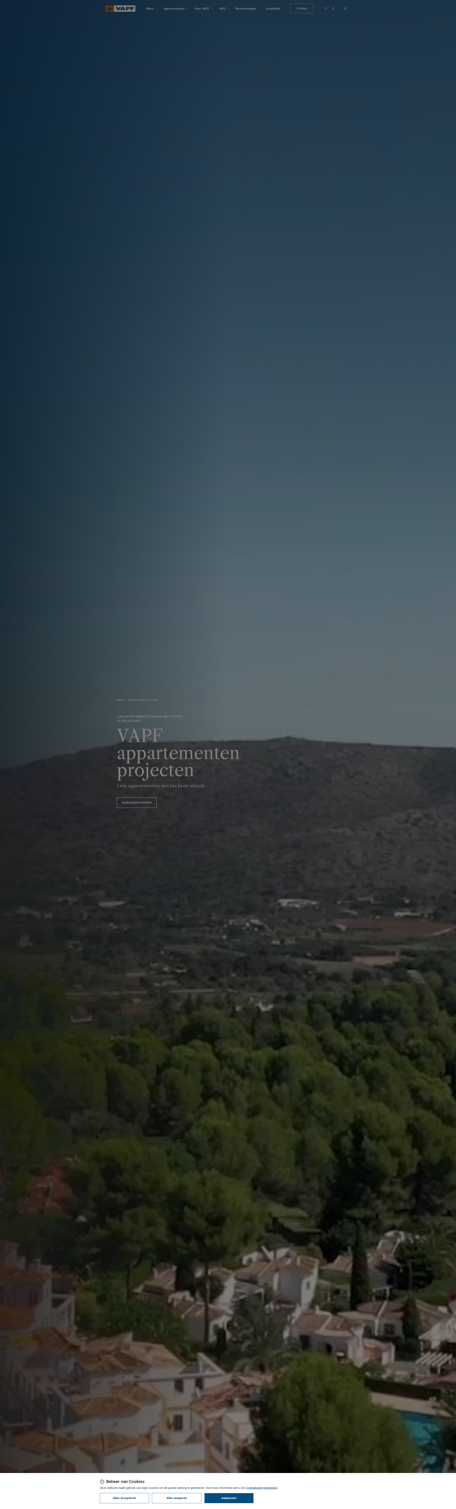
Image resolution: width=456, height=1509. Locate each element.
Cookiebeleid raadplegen (261, 1488)
